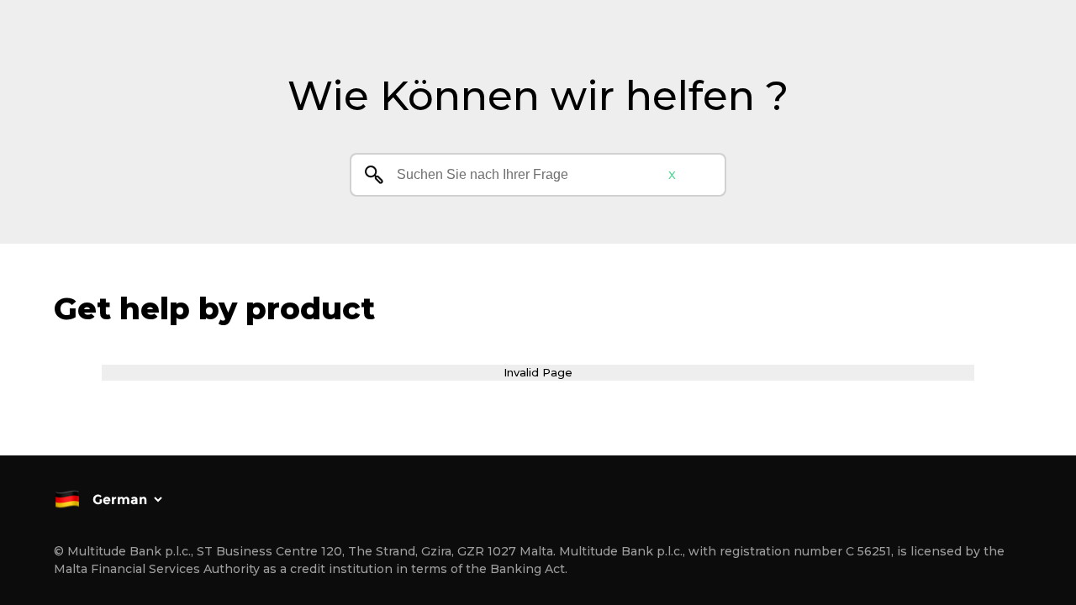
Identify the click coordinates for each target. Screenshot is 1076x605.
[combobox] (538, 175)
